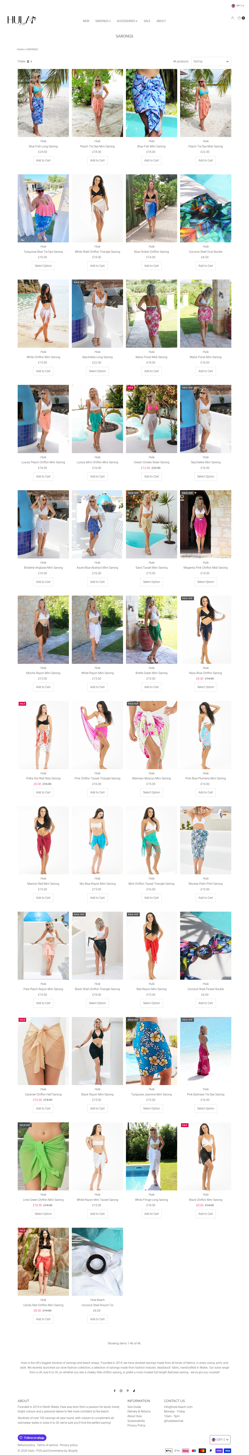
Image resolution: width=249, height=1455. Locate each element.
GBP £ (239, 5)
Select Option (43, 265)
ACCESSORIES (126, 21)
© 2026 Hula (26, 1450)
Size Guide (134, 1407)
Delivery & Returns (139, 1411)
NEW (86, 21)
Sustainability (136, 1421)
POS (39, 1450)
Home (20, 49)
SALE (147, 21)
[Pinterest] (128, 1390)
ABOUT (161, 21)
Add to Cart (43, 160)
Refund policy (26, 1445)
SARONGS (102, 21)
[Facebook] (114, 1390)
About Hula (134, 1416)
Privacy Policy (136, 1425)
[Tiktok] (134, 1390)
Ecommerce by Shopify (63, 1450)
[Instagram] (121, 1390)
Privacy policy (69, 1445)
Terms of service (47, 1445)
